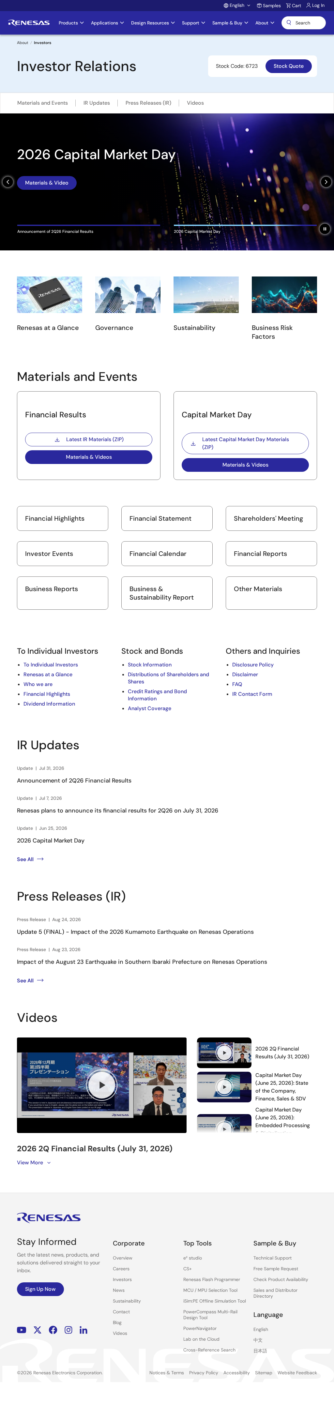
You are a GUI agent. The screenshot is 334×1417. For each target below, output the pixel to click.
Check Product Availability (280, 1279)
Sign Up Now (40, 1289)
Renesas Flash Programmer (211, 1279)
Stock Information (150, 664)
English (260, 1329)
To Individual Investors (50, 664)
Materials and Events (42, 102)
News (119, 1290)
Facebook (53, 1329)
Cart (296, 5)
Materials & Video (46, 189)
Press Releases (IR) (148, 102)
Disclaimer (245, 674)
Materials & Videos (89, 457)
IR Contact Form (252, 694)
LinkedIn (83, 1329)
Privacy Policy (203, 1373)
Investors (122, 1279)
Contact (121, 1312)
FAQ (237, 684)
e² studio (192, 1258)
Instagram (68, 1329)
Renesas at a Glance (47, 674)
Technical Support (272, 1258)
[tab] (88, 229)
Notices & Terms (166, 1373)
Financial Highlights (46, 694)
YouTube (21, 1329)
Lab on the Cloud (201, 1339)
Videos (195, 102)
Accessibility (236, 1373)
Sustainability (127, 1301)
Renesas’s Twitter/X (37, 1329)
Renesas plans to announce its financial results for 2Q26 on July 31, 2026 (117, 810)
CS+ (187, 1269)
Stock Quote (289, 66)
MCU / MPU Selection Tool (210, 1290)
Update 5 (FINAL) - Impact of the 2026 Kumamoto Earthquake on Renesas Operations (135, 932)
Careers (121, 1269)
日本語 (260, 1351)
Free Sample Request (275, 1269)
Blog (117, 1322)
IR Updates (97, 102)
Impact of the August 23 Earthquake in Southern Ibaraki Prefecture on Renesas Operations (142, 962)
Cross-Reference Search (209, 1350)
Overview (122, 1258)
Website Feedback (297, 1373)
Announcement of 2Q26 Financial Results (74, 780)
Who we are (38, 684)
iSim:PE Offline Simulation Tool (214, 1301)
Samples (272, 5)
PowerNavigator (200, 1328)
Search (303, 23)
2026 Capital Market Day (50, 840)
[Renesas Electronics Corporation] (29, 23)
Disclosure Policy (253, 664)
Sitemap (263, 1373)
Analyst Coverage (149, 708)
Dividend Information (49, 703)
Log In (318, 5)
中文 (258, 1340)
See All (25, 859)
